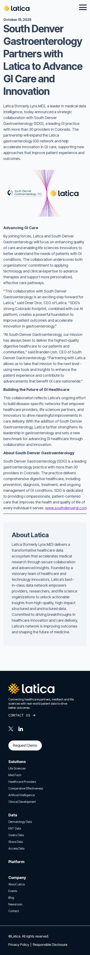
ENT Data (14, 828)
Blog (11, 897)
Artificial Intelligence (21, 795)
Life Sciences (17, 768)
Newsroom (15, 904)
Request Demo (25, 745)
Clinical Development (22, 801)
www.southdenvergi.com (66, 508)
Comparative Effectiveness (25, 788)
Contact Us (19, 715)
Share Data (15, 841)
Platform (16, 862)
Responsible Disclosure (50, 944)
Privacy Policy (19, 944)
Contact (13, 911)
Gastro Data (16, 835)
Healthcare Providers (22, 781)
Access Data (16, 848)
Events (12, 891)
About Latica (16, 884)
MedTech (14, 775)
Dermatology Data (20, 821)
